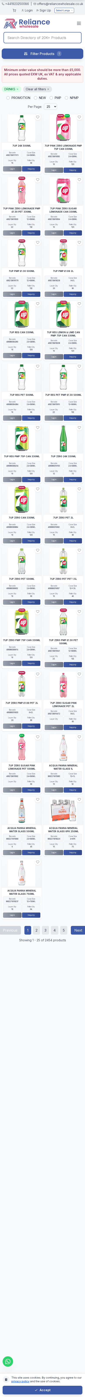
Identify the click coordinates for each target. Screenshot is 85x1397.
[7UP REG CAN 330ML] (21, 314)
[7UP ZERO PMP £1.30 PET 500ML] (63, 622)
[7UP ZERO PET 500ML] (21, 561)
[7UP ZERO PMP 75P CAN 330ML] (21, 622)
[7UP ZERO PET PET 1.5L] (63, 561)
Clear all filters (36, 89)
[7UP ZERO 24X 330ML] (63, 438)
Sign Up (45, 10)
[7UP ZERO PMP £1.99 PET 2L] (21, 685)
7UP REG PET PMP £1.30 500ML (63, 395)
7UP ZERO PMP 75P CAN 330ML (21, 640)
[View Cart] (14, 10)
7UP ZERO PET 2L (63, 517)
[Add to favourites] (38, 117)
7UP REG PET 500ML (22, 395)
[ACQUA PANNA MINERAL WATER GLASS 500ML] (21, 810)
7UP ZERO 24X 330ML (63, 456)
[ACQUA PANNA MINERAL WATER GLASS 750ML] (21, 873)
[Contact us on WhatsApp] (8, 1361)
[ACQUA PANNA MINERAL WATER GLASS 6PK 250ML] (63, 810)
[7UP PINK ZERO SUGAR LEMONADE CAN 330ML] (63, 190)
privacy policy (20, 1381)
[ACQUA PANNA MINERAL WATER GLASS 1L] (63, 747)
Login (29, 10)
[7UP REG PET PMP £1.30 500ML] (63, 377)
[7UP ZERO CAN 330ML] (21, 500)
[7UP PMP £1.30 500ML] (21, 253)
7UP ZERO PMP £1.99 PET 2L (21, 703)
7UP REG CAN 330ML (21, 332)
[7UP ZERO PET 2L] (63, 500)
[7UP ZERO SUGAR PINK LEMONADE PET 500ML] (21, 747)
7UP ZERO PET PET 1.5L (63, 579)
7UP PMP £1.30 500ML (22, 271)
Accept (45, 1390)
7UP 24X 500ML (21, 145)
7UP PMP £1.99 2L (63, 271)
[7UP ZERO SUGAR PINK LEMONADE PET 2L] (63, 685)
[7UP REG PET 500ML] (21, 377)
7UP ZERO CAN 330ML (22, 517)
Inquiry (31, 169)
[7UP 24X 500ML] (21, 128)
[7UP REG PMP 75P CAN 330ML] (21, 438)
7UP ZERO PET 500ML (21, 579)
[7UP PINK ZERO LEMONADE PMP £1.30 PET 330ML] (21, 190)
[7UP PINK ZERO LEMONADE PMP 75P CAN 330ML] (63, 128)
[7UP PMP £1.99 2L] (63, 253)
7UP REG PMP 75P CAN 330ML (22, 456)
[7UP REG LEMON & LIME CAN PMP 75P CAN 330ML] (63, 314)
